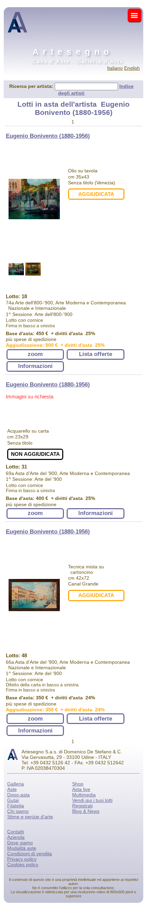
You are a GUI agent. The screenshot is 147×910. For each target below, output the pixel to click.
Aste (12, 789)
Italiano (115, 68)
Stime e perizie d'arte (30, 816)
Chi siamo (18, 811)
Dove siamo (20, 842)
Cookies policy (22, 864)
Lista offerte (95, 354)
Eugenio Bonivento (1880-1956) (48, 136)
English (132, 68)
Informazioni (35, 366)
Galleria (15, 784)
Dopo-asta (18, 794)
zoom (35, 354)
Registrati (82, 805)
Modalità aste (21, 848)
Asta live (81, 789)
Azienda (16, 837)
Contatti (15, 831)
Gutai (13, 800)
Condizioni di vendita (29, 853)
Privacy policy (22, 859)
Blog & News (85, 811)
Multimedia (84, 794)
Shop (77, 784)
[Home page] (17, 37)
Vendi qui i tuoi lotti (92, 800)
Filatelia (15, 805)
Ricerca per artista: (32, 86)
